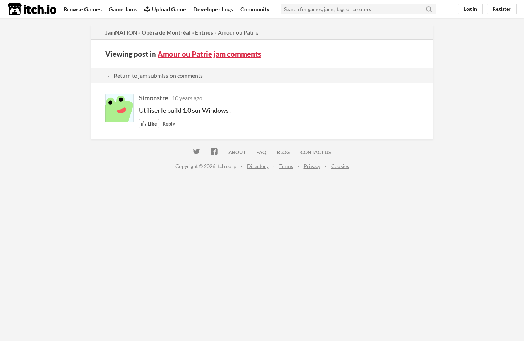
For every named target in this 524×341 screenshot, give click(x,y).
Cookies (340, 166)
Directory (258, 166)
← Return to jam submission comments (155, 75)
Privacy (312, 166)
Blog (283, 152)
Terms (286, 166)
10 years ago (187, 98)
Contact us (315, 152)
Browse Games (82, 9)
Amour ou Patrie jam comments (209, 54)
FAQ (261, 152)
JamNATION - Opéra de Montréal (147, 32)
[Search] (429, 9)
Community (255, 9)
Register (502, 9)
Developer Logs (213, 9)
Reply (169, 124)
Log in (470, 9)
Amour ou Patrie (238, 32)
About (237, 152)
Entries (204, 32)
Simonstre (153, 98)
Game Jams (123, 9)
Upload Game (169, 9)
